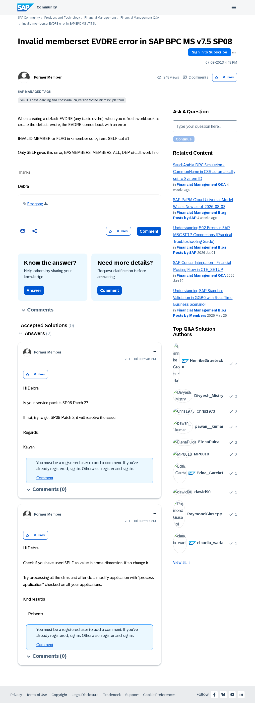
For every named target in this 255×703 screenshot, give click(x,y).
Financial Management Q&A (140, 17)
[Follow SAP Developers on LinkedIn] (241, 695)
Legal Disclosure (85, 695)
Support (132, 695)
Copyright (59, 695)
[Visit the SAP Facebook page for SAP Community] (214, 695)
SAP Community (29, 17)
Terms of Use (36, 695)
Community (47, 7)
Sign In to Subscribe (209, 52)
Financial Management (100, 17)
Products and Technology (62, 17)
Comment (149, 231)
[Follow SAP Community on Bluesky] (223, 695)
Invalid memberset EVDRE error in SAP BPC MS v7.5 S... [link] (59, 23)
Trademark (112, 695)
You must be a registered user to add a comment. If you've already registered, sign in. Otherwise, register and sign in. (87, 466)
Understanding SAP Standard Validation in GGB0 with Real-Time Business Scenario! (203, 298)
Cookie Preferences (159, 695)
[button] (216, 77)
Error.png (35, 204)
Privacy (16, 695)
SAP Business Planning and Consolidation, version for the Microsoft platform (72, 100)
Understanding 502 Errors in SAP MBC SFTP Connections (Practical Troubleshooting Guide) (202, 235)
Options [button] (234, 53)
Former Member (48, 77)
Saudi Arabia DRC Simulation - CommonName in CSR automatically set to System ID (204, 172)
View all (180, 562)
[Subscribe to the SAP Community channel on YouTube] (232, 695)
